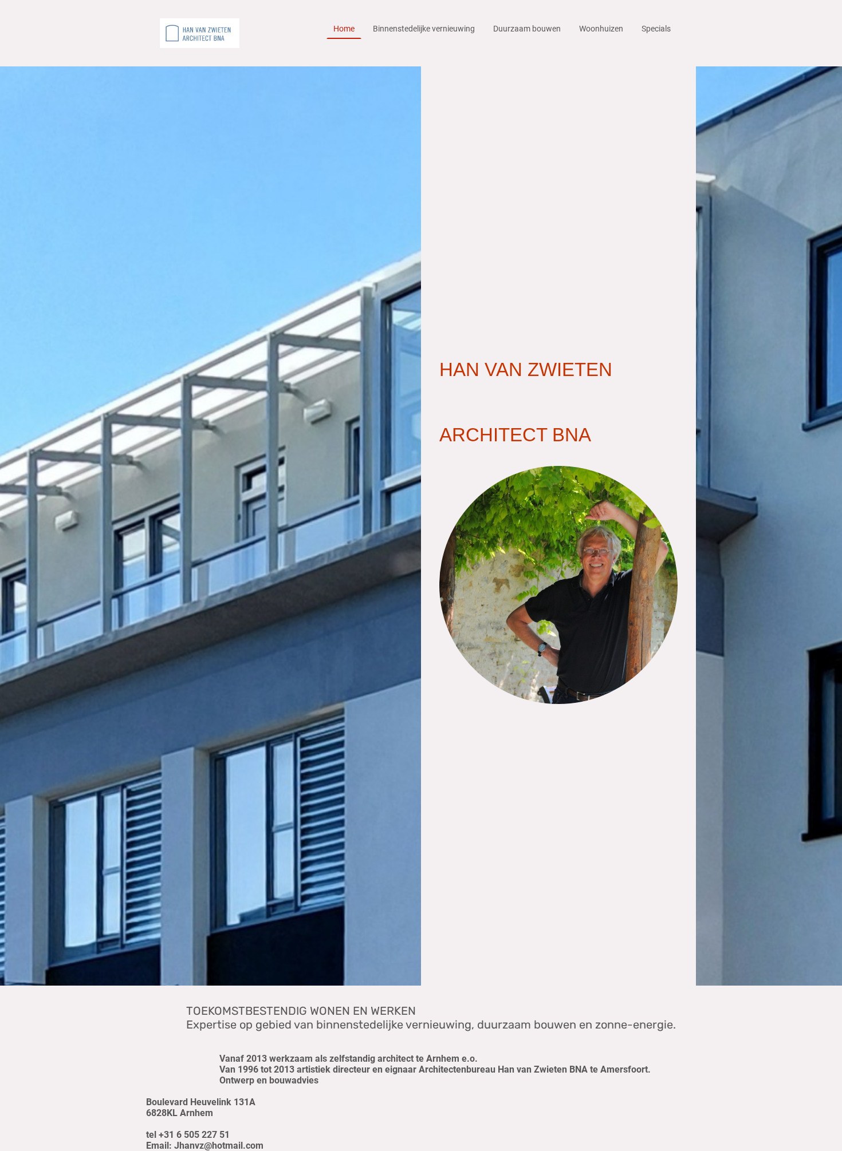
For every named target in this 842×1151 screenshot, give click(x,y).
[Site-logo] (199, 33)
